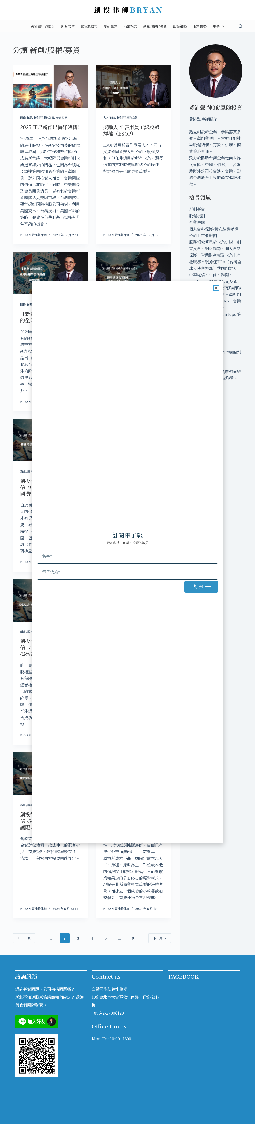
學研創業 (111, 26)
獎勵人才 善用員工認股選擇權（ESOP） (131, 130)
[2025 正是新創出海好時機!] (50, 86)
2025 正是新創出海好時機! (49, 127)
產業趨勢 (200, 26)
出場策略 (180, 26)
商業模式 (130, 26)
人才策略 (109, 117)
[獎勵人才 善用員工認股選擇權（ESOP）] (133, 86)
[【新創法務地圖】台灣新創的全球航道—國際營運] (50, 273)
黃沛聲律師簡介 (43, 26)
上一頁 (26, 938)
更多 (216, 26)
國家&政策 (89, 26)
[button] (216, 288)
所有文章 (68, 26)
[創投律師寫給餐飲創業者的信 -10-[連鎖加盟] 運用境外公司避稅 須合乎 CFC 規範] (133, 273)
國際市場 (26, 117)
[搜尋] (240, 26)
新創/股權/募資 (155, 26)
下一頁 (157, 938)
